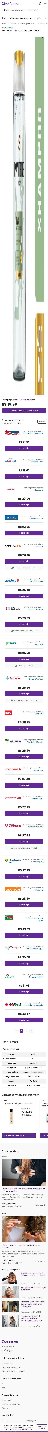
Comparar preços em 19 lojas (24, 410)
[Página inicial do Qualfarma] (24, 1342)
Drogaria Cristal (37, 798)
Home (4, 24)
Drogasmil (39, 490)
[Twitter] (9, 1351)
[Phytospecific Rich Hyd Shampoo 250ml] (11, 1116)
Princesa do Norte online (25, 400)
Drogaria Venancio (35, 827)
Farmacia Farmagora (34, 949)
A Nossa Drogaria (37, 860)
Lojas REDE (39, 714)
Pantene (10, 28)
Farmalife (39, 546)
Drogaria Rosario (36, 581)
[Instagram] (4, 1351)
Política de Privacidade (23, 1429)
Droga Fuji (39, 890)
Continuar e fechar (41, 1427)
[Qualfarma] (10, 4)
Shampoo (43, 24)
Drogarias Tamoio (36, 518)
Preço (41, 422)
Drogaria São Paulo (35, 609)
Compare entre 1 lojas (15, 1135)
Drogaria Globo (37, 462)
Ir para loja (24, 448)
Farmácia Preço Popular (33, 1005)
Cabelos (13, 24)
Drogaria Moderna (36, 977)
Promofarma (38, 770)
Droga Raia (39, 644)
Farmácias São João (35, 742)
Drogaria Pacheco (36, 679)
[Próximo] (31, 1031)
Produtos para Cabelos (28, 24)
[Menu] (44, 3)
